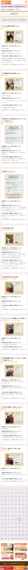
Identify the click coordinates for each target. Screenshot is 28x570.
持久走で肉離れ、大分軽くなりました (13, 407)
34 (5, 504)
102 (19, 534)
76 (12, 523)
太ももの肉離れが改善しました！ (11, 26)
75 (8, 523)
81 (1, 527)
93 (16, 530)
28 (12, 500)
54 (19, 511)
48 (26, 508)
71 (23, 519)
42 (5, 508)
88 (26, 527)
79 (23, 523)
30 (19, 500)
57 (1, 515)
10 (5, 492)
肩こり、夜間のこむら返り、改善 (11, 448)
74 (5, 523)
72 (26, 519)
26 (5, 500)
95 (23, 530)
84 (12, 527)
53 (16, 511)
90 (5, 530)
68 (12, 519)
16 (26, 492)
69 (16, 519)
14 (19, 492)
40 (26, 504)
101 (16, 534)
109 (16, 538)
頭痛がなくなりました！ (9, 171)
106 (5, 538)
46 (19, 508)
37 (16, 504)
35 (8, 504)
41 (1, 508)
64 (26, 515)
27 (8, 500)
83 (8, 527)
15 (23, 492)
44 (12, 508)
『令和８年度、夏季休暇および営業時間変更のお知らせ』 (14, 6)
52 (12, 511)
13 (16, 492)
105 (2, 538)
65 (1, 519)
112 (26, 538)
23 (23, 496)
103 (23, 534)
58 (5, 515)
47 (23, 508)
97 (1, 534)
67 (8, 519)
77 (16, 523)
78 (19, 523)
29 (16, 500)
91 (8, 530)
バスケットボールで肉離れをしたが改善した (14, 318)
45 (16, 508)
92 (12, 530)
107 (9, 538)
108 (12, 538)
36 (12, 504)
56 (26, 511)
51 (8, 511)
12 (12, 492)
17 (1, 496)
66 (5, 519)
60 (12, 515)
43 (8, 508)
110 (19, 538)
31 (23, 500)
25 (1, 500)
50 (5, 511)
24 (26, 496)
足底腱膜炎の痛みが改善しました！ (12, 73)
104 (26, 534)
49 (1, 511)
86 (19, 527)
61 (16, 515)
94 (19, 530)
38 (19, 504)
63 (23, 515)
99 (8, 534)
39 (23, 504)
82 (5, 527)
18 (5, 496)
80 (26, 523)
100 (12, 534)
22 (19, 496)
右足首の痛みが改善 (8, 228)
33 (1, 504)
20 (12, 496)
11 (8, 492)
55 (23, 511)
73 (1, 523)
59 (8, 515)
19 (8, 496)
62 (19, 515)
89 (1, 530)
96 (26, 530)
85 (16, 527)
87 (23, 527)
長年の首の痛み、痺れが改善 (10, 276)
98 (5, 534)
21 (16, 496)
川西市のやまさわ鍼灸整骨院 (7, 9)
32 (26, 500)
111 (23, 538)
